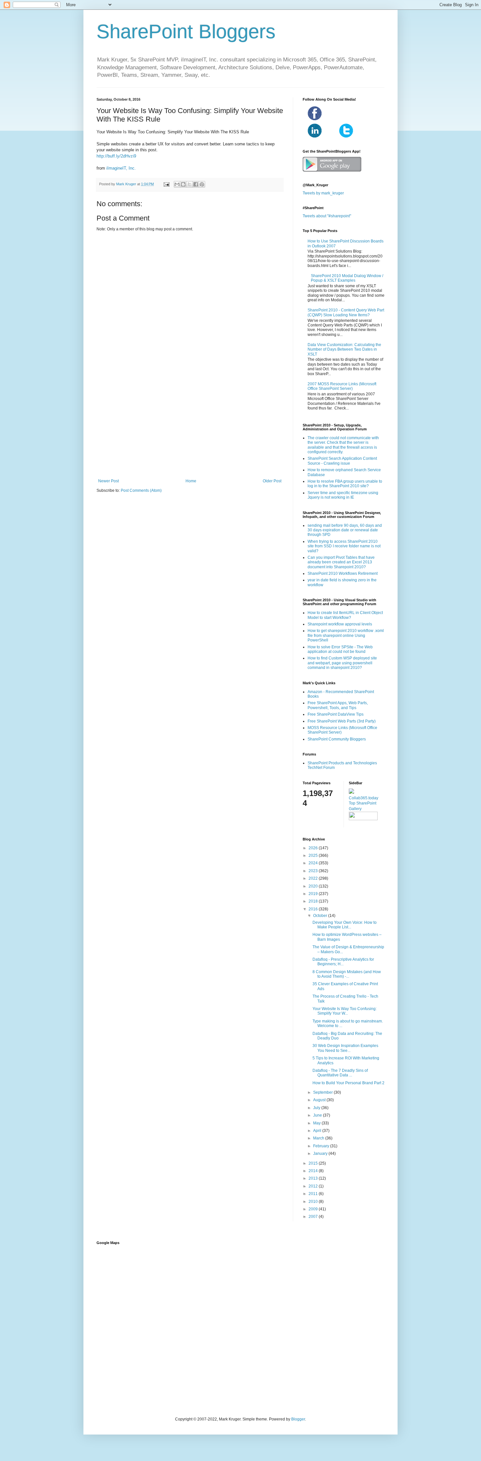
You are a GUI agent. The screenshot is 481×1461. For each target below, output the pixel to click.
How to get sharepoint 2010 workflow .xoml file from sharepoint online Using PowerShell (346, 635)
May (317, 1123)
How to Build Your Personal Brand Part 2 (348, 1083)
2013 (314, 1178)
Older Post (272, 481)
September (323, 1092)
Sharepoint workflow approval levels (340, 624)
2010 (314, 1201)
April (317, 1130)
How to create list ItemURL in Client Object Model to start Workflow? (345, 615)
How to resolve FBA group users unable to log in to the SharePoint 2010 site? (345, 483)
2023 (314, 871)
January (321, 1153)
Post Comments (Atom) (141, 490)
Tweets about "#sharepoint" (327, 216)
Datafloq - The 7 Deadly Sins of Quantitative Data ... (340, 1072)
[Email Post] (166, 184)
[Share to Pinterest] (202, 184)
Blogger (298, 1419)
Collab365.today (363, 798)
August (320, 1100)
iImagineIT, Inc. (121, 168)
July (317, 1107)
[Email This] (177, 184)
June (318, 1115)
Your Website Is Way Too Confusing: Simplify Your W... (344, 1011)
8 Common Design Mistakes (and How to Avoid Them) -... (346, 974)
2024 (314, 863)
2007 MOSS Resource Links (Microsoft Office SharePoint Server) (342, 386)
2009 (314, 1209)
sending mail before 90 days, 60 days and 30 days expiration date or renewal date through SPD (345, 530)
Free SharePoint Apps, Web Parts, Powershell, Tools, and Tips (338, 705)
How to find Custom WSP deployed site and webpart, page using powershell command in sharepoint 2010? (342, 663)
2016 (314, 909)
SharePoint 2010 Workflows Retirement (343, 573)
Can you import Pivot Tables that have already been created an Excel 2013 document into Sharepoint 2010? (341, 562)
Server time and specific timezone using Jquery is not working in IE (343, 495)
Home (191, 481)
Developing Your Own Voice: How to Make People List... (344, 924)
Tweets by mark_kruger (323, 193)
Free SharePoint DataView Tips (336, 714)
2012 (314, 1186)
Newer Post (108, 481)
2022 (314, 878)
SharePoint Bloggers (186, 31)
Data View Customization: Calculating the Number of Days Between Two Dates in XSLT (344, 349)
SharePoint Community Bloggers (337, 739)
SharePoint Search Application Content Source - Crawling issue (342, 460)
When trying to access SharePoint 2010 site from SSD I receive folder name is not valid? (344, 546)
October (320, 915)
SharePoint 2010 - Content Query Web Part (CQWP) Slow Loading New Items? (346, 312)
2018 (314, 901)
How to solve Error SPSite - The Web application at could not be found (340, 649)
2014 (314, 1171)
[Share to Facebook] (195, 184)
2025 (314, 855)
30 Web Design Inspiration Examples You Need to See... (345, 1048)
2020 (314, 886)
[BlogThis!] (183, 184)
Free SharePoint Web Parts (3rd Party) (342, 721)
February (321, 1146)
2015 (314, 1163)
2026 (314, 848)
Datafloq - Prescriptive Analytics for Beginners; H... (343, 961)
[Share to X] (189, 184)
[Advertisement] (190, 425)
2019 (314, 893)
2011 (314, 1193)
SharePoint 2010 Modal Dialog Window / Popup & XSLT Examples (347, 278)
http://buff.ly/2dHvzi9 (116, 156)
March (319, 1138)
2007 (314, 1216)
